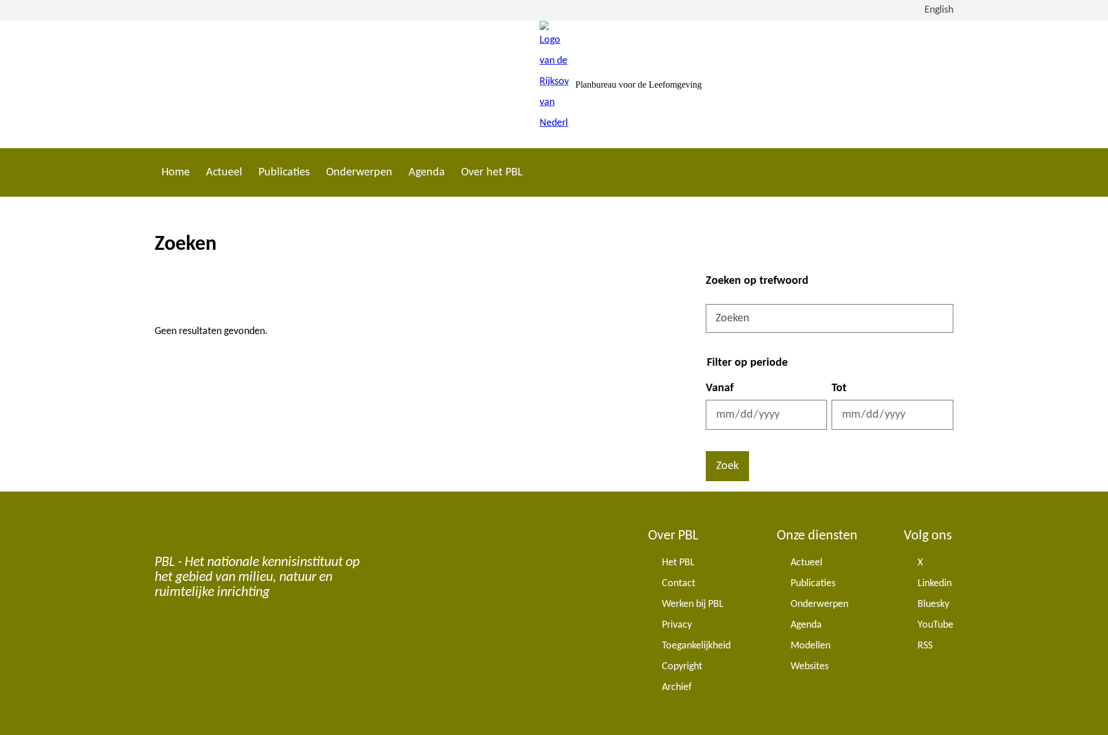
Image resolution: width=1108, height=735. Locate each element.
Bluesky (933, 604)
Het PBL (678, 562)
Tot (839, 388)
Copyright (682, 666)
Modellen (810, 645)
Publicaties (284, 172)
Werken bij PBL (693, 604)
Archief (677, 687)
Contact (678, 583)
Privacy (677, 625)
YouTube (935, 625)
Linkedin (935, 583)
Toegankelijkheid (696, 645)
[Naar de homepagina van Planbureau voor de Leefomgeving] (554, 84)
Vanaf (719, 388)
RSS (925, 645)
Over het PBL (491, 172)
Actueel (224, 172)
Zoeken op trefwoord (757, 281)
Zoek (727, 466)
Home (176, 172)
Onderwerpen (359, 172)
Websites (810, 666)
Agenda (427, 172)
